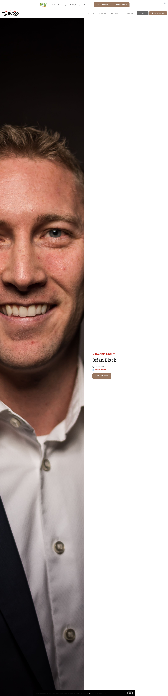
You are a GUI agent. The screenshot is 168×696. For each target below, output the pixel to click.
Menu (143, 13)
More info (104, 693)
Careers (130, 13)
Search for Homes (116, 13)
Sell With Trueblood (97, 13)
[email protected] (100, 370)
